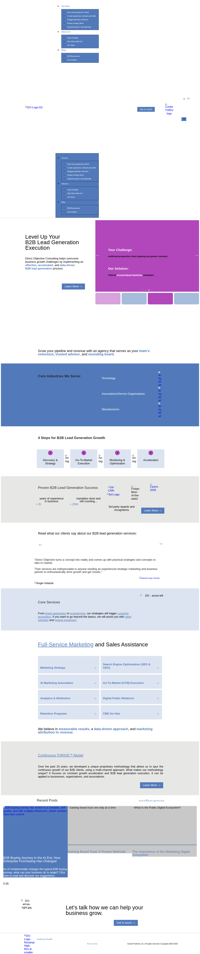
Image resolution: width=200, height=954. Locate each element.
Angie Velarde (154, 578)
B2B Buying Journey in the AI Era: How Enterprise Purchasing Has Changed (31, 859)
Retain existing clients (75, 23)
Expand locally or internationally (79, 27)
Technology (109, 378)
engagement (77, 613)
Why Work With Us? (75, 41)
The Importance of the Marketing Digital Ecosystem (161, 853)
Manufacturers (110, 409)
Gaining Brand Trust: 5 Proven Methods (96, 851)
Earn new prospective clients (78, 12)
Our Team (71, 45)
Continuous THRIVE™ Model (60, 755)
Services (65, 6)
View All (142, 801)
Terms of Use (92, 944)
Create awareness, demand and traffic (81, 16)
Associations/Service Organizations (123, 393)
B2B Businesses (73, 56)
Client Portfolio (72, 38)
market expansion (65, 620)
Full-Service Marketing (66, 644)
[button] (77, 109)
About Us (65, 32)
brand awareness (55, 613)
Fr (188, 98)
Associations (72, 60)
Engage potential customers (77, 20)
